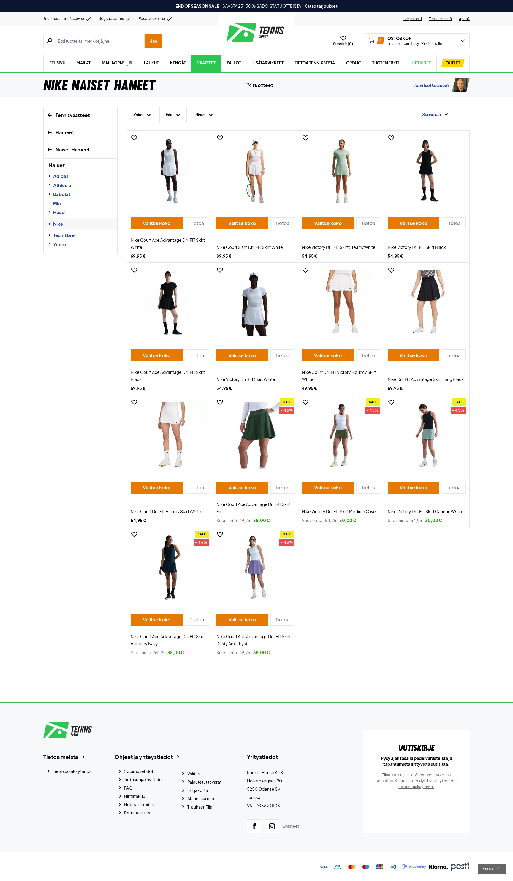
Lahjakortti (412, 19)
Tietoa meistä (440, 19)
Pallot (234, 63)
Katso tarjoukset (321, 6)
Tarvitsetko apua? (431, 85)
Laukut (151, 63)
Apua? (464, 19)
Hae (153, 41)
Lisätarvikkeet (268, 63)
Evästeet (291, 826)
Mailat (84, 63)
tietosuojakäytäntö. (416, 786)
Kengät (178, 63)
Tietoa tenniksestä (315, 63)
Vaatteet (206, 63)
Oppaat (353, 63)
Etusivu (57, 63)
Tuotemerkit (385, 63)
